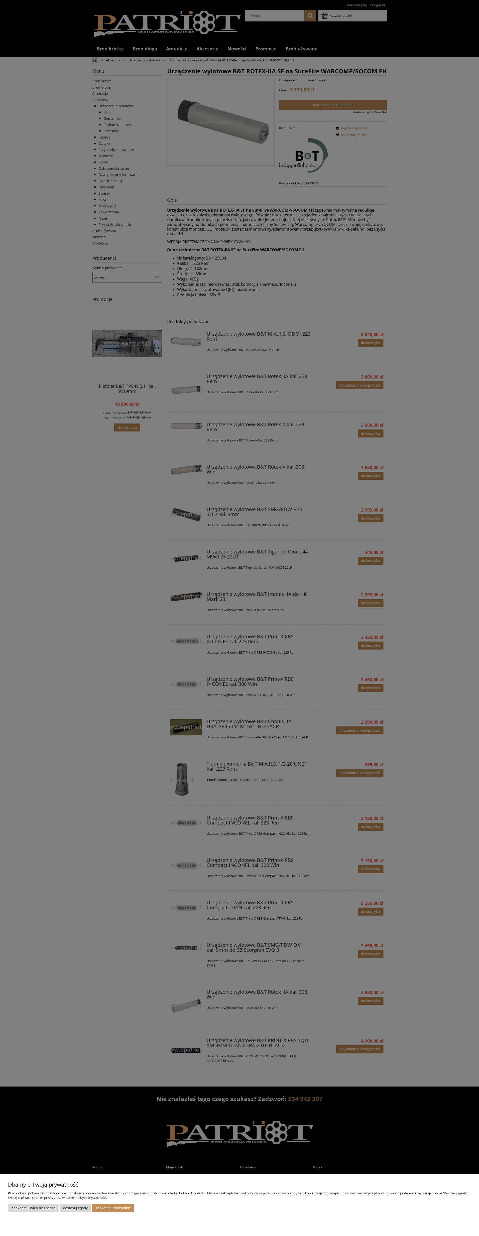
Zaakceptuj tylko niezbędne (33, 1208)
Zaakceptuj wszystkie (113, 1208)
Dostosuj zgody (75, 1208)
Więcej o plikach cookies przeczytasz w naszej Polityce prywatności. (57, 1197)
